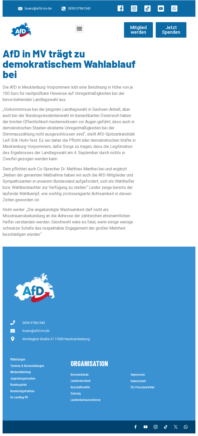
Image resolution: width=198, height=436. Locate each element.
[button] (79, 28)
